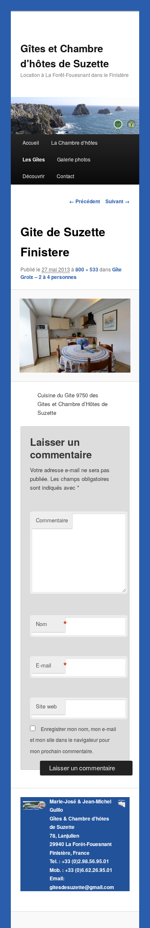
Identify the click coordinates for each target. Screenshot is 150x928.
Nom (50, 624)
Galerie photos (73, 159)
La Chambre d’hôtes (74, 142)
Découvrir (33, 175)
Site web (46, 706)
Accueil (30, 142)
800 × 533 (86, 269)
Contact (65, 175)
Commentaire (52, 520)
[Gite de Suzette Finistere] (75, 336)
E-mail (50, 665)
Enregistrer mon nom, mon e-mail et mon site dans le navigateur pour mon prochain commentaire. (73, 739)
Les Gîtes (33, 159)
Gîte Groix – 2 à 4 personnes (71, 273)
